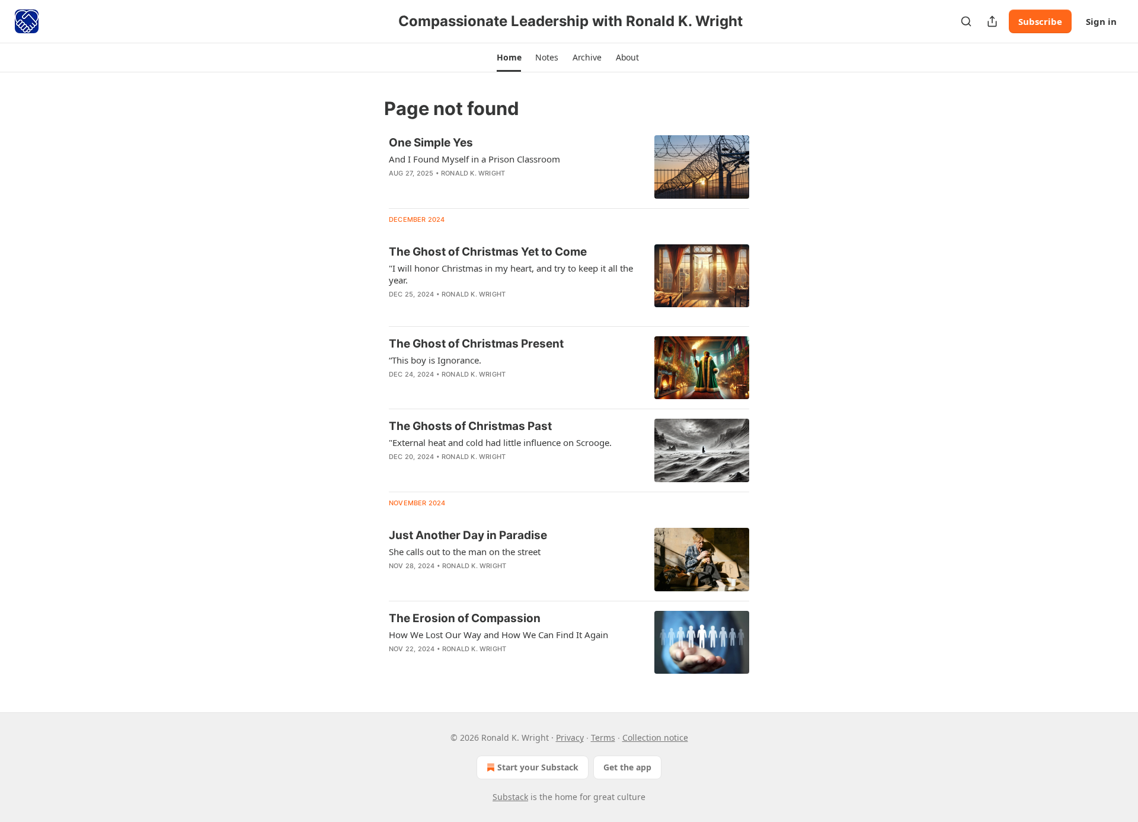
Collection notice (655, 737)
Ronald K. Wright (473, 173)
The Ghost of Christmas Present (476, 344)
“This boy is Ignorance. (435, 360)
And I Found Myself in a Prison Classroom (474, 159)
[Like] (396, 581)
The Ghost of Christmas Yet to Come (488, 252)
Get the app (627, 767)
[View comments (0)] (479, 188)
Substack (510, 796)
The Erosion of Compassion (465, 618)
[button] (509, 57)
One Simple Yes (431, 142)
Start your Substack (537, 767)
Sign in (1101, 21)
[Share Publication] (992, 21)
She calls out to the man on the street (465, 551)
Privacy (570, 737)
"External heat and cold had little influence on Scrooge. (500, 442)
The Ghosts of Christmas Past (470, 426)
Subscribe (1040, 21)
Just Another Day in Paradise (468, 535)
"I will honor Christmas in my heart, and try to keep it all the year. (511, 274)
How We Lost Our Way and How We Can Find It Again (498, 635)
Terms (603, 737)
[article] (569, 166)
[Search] (966, 21)
